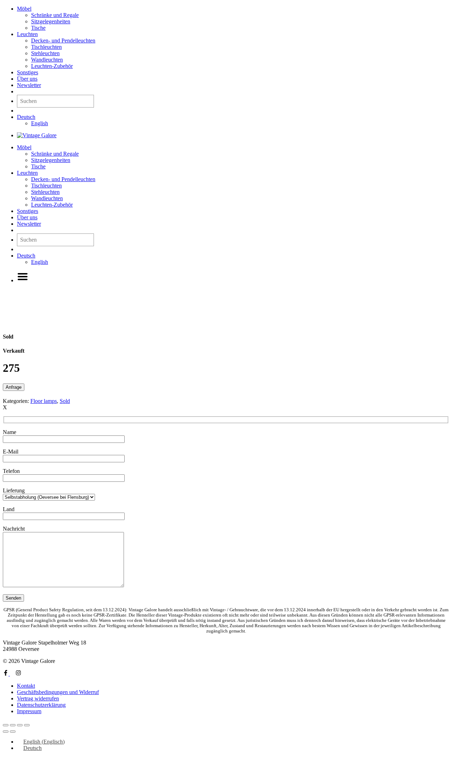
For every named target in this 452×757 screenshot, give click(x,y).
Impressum (29, 711)
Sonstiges (27, 72)
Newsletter (29, 85)
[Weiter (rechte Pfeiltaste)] (13, 731)
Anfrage (14, 387)
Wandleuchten (47, 60)
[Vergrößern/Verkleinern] (5, 725)
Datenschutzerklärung (41, 705)
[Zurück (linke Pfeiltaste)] (5, 731)
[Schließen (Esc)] (27, 725)
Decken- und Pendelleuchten (63, 40)
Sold (65, 401)
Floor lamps (43, 401)
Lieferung (14, 490)
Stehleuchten (45, 53)
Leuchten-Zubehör (52, 66)
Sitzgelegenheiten (50, 21)
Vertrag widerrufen (38, 698)
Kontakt (26, 686)
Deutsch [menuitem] (32, 748)
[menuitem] (26, 117)
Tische (38, 28)
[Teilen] (20, 725)
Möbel (24, 9)
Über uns (27, 79)
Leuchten (27, 34)
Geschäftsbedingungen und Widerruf (58, 692)
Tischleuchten (46, 47)
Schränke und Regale (55, 15)
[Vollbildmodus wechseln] (13, 725)
